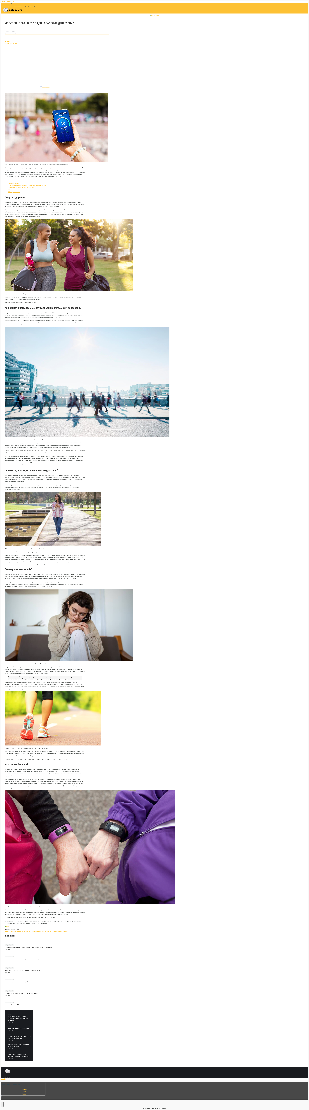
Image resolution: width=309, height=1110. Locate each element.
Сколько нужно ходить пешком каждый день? (21, 187)
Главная (7, 29)
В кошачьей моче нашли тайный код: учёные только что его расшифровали (26, 959)
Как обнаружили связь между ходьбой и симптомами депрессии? (27, 185)
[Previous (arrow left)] (1, 1104)
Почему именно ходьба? (15, 190)
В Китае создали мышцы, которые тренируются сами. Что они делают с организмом (28, 947)
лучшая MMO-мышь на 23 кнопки (14, 1005)
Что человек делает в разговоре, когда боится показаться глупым (23, 982)
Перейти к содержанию (7, 1)
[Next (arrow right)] (3, 1104)
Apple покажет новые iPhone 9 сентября (18, 1028)
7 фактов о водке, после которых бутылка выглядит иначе (21, 993)
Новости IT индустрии (10, 31)
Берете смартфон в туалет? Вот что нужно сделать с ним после (22, 970)
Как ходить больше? (14, 192)
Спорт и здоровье (13, 183)
